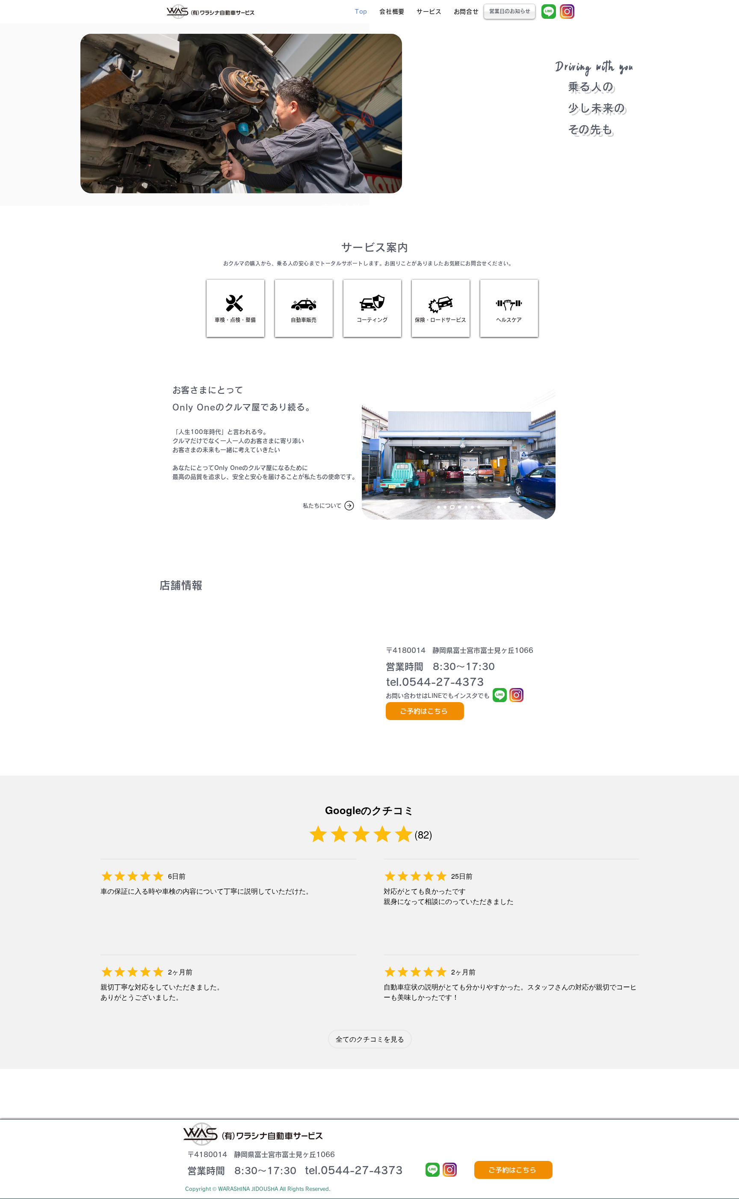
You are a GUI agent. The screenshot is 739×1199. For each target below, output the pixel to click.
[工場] (452, 507)
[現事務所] (444, 506)
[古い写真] (438, 506)
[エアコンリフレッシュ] (472, 506)
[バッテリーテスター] (478, 506)
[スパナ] (465, 506)
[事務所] (459, 506)
